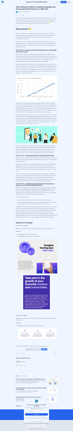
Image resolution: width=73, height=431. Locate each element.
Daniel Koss (21, 326)
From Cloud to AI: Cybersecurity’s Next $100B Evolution (30, 379)
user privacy (49, 118)
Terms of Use (42, 417)
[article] (36, 382)
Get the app (42, 425)
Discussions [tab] (24, 375)
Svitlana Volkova (45, 189)
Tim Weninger (35, 189)
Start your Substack (33, 425)
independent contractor (34, 116)
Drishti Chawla (21, 236)
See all (18, 405)
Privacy (37, 422)
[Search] (56, 2)
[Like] (16, 384)
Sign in (69, 2)
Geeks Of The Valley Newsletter (24, 11)
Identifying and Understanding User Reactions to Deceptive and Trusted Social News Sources (35, 184)
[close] (47, 400)
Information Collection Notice (36, 418)
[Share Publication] (59, 2)
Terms (40, 422)
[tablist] (21, 362)
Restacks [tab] (23, 361)
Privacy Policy (45, 418)
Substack (31, 428)
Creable (25, 315)
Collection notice (45, 422)
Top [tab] (17, 375)
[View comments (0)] (21, 15)
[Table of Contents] (1, 215)
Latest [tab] (20, 375)
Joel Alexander (21, 234)
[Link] (14, 29)
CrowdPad (25, 225)
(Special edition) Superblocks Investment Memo (28, 397)
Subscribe (63, 2)
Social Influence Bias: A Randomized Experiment (39, 155)
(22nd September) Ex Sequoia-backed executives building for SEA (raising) (31, 388)
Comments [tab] (18, 361)
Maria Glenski (26, 189)
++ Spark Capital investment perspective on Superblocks (27, 391)
